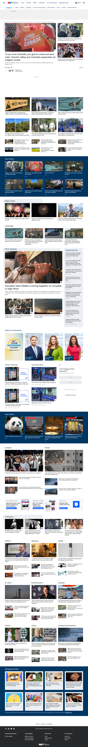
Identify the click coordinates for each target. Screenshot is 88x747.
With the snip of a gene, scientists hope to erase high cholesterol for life (74, 572)
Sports (58, 7)
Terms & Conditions (29, 737)
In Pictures (42, 2)
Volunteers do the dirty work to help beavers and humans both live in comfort (70, 39)
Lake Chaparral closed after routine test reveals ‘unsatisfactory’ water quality (43, 113)
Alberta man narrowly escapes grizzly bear (33, 191)
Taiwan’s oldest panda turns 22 (13, 436)
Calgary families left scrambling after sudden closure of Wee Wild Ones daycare (16, 113)
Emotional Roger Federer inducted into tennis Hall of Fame (16, 644)
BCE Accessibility (9, 736)
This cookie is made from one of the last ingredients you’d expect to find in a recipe (22, 615)
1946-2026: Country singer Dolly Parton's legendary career (13, 531)
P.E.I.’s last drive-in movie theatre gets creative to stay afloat (34, 437)
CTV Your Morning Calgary (39, 7)
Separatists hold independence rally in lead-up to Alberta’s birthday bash (70, 134)
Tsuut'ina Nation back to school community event (13, 191)
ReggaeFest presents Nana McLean (42, 403)
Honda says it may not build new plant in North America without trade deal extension (48, 659)
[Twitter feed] (6, 728)
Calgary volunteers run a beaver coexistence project (14, 173)
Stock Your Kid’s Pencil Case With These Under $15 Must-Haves (34, 705)
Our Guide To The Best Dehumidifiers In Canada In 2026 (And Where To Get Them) (53, 706)
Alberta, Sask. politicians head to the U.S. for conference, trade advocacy (22, 149)
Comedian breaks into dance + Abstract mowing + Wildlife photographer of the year (17, 383)
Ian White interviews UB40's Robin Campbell (44, 382)
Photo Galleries (51, 7)
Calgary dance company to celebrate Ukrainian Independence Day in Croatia (18, 316)
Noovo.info (67, 736)
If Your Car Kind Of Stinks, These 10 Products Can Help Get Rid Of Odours (73, 705)
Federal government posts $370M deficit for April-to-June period (21, 567)
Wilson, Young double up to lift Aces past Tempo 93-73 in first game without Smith (21, 650)
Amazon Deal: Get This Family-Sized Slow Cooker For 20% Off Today (13, 684)
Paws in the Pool (49, 173)
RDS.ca (66, 739)
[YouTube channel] (11, 728)
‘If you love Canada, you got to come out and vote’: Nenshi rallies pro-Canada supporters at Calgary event (30, 57)
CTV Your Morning (52, 2)
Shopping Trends (63, 2)
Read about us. (68, 712)
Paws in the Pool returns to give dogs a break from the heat (13, 240)
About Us (38, 723)
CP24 (46, 736)
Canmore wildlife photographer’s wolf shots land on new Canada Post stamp (70, 219)
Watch (35, 2)
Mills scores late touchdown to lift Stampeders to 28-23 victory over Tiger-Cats (70, 59)
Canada (28, 2)
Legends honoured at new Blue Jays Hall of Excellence (73, 437)
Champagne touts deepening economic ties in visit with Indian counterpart (21, 574)
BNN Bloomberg (48, 737)
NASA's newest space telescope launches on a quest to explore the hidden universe (17, 601)
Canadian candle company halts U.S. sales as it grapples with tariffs (54, 438)
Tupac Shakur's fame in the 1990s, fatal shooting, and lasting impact (53, 532)
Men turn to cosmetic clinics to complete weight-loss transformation (74, 565)
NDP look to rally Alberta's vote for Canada (33, 173)
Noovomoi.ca (68, 737)
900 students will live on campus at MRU (73, 173)
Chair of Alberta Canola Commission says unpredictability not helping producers (47, 149)
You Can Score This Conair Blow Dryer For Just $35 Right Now (13, 705)
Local (22, 2)
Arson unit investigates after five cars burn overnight (54, 191)
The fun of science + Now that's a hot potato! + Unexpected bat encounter (17, 405)
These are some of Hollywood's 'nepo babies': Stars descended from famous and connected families (73, 533)
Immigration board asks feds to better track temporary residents (23, 473)
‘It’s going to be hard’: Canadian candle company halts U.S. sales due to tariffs (42, 559)
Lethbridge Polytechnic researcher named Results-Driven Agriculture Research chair (72, 242)
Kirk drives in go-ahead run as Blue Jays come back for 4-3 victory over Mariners (21, 658)
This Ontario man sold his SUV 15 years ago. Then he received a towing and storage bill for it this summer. (44, 645)
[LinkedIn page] (14, 728)
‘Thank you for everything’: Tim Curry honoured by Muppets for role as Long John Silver (48, 617)
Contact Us (43, 723)
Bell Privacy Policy (29, 736)
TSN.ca (46, 739)
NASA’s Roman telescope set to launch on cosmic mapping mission (22, 607)
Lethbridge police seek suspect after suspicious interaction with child (53, 241)
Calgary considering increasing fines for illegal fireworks (43, 219)
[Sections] (4, 2)
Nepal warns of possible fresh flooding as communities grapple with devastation (69, 644)
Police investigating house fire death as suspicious (73, 191)
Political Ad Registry (29, 739)
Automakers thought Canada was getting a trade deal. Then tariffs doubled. (48, 652)
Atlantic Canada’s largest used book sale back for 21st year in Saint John (75, 615)
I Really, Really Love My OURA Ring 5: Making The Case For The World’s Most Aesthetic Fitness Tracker (74, 685)
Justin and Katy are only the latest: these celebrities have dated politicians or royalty (33, 532)
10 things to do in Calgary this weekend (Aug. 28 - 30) (17, 219)
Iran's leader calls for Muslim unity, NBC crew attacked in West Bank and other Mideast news (63, 473)
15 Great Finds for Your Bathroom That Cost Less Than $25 (53, 684)
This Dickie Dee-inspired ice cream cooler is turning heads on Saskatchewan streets (70, 601)
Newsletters (49, 723)
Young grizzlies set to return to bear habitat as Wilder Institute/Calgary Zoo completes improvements (21, 141)
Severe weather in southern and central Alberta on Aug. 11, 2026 (47, 316)
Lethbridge (28, 7)
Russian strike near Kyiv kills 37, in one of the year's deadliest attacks (75, 149)
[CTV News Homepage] (13, 3)
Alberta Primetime (72, 7)
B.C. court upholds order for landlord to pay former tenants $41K (48, 574)
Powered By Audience (70, 395)
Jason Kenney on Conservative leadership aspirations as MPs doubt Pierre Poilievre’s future (17, 560)
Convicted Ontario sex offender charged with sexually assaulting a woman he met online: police (31, 488)
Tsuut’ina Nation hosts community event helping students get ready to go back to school (48, 141)
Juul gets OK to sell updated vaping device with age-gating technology (70, 559)
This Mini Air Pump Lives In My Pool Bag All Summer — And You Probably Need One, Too (34, 685)
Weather (22, 7)
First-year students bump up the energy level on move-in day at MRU (44, 134)
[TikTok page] (8, 728)
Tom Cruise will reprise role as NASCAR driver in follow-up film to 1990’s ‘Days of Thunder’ (42, 602)
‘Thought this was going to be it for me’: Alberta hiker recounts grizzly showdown (17, 134)
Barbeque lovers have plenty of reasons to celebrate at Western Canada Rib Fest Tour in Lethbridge (75, 141)
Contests (63, 7)
